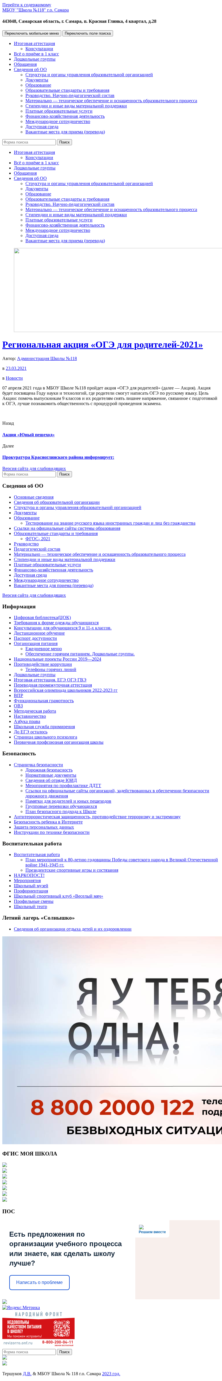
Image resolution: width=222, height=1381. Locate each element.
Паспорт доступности (35, 638)
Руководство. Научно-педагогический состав (69, 95)
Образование (38, 85)
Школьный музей (31, 885)
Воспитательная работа (37, 854)
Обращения (25, 64)
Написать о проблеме (39, 1282)
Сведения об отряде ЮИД (51, 780)
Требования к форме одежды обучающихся (56, 622)
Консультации (39, 48)
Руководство (26, 543)
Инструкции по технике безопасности (52, 832)
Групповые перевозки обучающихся (61, 806)
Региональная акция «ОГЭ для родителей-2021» (102, 344)
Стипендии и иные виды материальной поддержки (76, 105)
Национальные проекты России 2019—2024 (57, 659)
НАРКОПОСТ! (29, 875)
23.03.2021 (16, 368)
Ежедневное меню (43, 648)
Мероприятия (27, 880)
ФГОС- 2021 (37, 538)
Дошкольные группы (35, 59)
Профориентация (31, 890)
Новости (14, 378)
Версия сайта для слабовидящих (34, 468)
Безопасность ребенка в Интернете (48, 821)
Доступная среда (41, 126)
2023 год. (111, 1373)
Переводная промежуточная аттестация (53, 685)
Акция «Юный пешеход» (28, 434)
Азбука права (27, 721)
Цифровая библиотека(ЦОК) (42, 617)
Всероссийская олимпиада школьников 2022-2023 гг (66, 690)
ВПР (18, 695)
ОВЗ (18, 705)
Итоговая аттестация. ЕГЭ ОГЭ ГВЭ (50, 679)
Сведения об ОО (30, 69)
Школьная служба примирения (44, 726)
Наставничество (30, 716)
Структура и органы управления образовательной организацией (89, 74)
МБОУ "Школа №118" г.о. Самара (35, 10)
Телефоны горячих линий (50, 669)
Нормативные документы (50, 775)
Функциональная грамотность (44, 700)
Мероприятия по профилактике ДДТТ (63, 785)
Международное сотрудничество (57, 121)
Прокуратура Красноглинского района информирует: (58, 457)
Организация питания (36, 643)
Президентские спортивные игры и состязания (71, 870)
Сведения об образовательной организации (57, 502)
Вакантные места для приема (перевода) (65, 131)
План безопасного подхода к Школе (60, 811)
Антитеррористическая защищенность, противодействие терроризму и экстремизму (97, 816)
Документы (36, 79)
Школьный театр (30, 906)
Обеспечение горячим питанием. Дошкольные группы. (80, 653)
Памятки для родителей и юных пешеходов (68, 801)
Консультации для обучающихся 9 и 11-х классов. (63, 627)
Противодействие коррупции (43, 664)
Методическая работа (35, 711)
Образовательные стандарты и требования (67, 90)
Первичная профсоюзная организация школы (58, 742)
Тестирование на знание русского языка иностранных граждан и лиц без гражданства (110, 523)
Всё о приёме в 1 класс (36, 53)
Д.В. (27, 1373)
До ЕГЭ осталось (30, 731)
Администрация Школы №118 (47, 358)
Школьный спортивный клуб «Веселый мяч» (58, 896)
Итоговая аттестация (34, 43)
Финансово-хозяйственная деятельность (65, 116)
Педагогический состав (37, 549)
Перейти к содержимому (26, 4)
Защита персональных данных (44, 827)
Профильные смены (33, 901)
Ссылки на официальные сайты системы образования (67, 528)
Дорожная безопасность (49, 769)
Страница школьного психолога (45, 737)
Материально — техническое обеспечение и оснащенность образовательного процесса (111, 100)
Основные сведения (33, 497)
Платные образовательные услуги (58, 111)
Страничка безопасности (38, 764)
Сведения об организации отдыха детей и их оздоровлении (73, 929)
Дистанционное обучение (39, 633)
